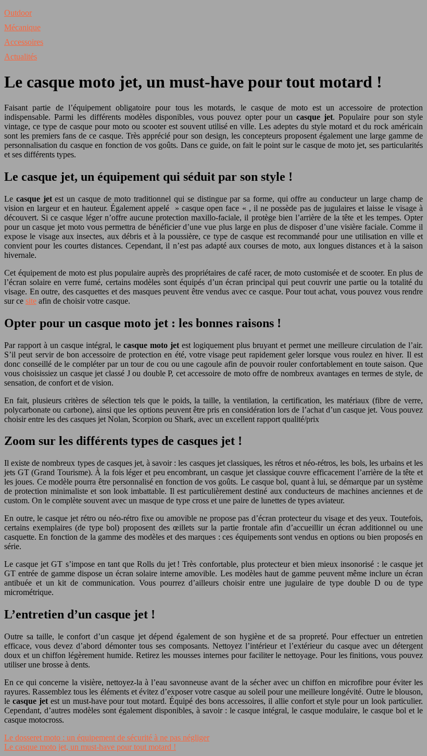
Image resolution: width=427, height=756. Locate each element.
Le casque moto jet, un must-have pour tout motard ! (90, 746)
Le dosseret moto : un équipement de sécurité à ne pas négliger (106, 737)
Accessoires (23, 42)
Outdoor (18, 12)
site (31, 300)
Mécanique (22, 27)
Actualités (20, 56)
